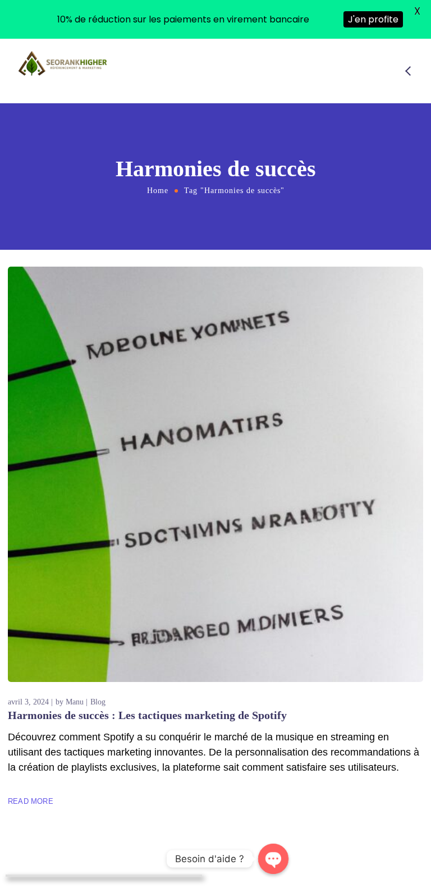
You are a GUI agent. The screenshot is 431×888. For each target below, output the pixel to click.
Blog (98, 702)
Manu (75, 702)
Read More (30, 801)
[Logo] (63, 63)
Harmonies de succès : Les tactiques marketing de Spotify (147, 715)
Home (157, 190)
